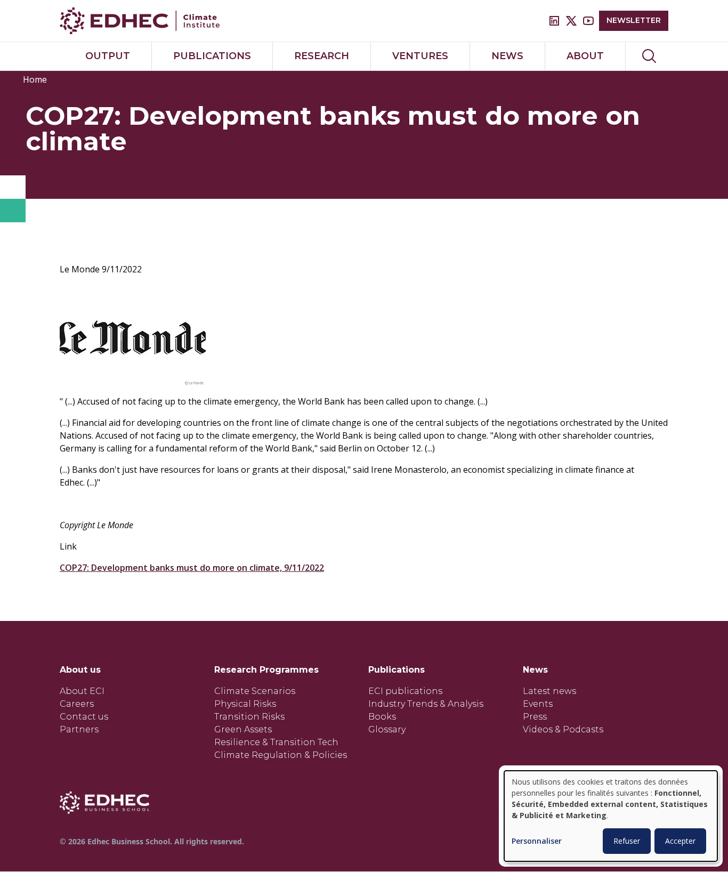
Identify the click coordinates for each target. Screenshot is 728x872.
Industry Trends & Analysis (425, 704)
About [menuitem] (585, 56)
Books (382, 717)
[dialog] (610, 816)
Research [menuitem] (321, 56)
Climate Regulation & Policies (280, 755)
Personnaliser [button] (537, 841)
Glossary (387, 729)
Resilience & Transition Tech (276, 742)
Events (538, 704)
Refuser (626, 841)
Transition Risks (249, 717)
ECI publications (405, 691)
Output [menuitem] (107, 56)
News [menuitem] (507, 56)
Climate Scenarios (254, 691)
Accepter (680, 841)
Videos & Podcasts (563, 729)
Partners (79, 729)
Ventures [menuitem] (420, 56)
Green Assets (243, 729)
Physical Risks (245, 704)
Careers (77, 704)
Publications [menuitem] (212, 56)
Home (35, 79)
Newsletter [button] (633, 20)
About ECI (82, 691)
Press (535, 717)
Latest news (549, 691)
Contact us (84, 717)
